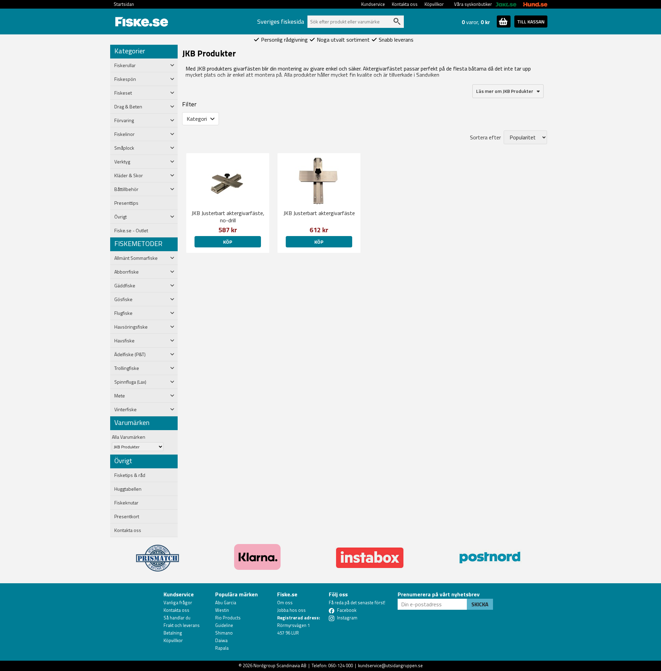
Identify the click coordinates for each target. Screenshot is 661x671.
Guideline (224, 625)
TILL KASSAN (531, 21)
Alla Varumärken (128, 436)
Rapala (222, 648)
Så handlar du (177, 617)
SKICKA (480, 604)
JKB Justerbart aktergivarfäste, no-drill (227, 216)
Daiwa (221, 640)
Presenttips (126, 203)
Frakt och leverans (182, 625)
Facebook (346, 610)
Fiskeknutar (126, 502)
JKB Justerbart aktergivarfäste (319, 213)
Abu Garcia (225, 602)
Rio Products (228, 617)
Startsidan (124, 4)
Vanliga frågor (178, 602)
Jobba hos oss (291, 610)
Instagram (347, 617)
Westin (222, 610)
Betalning (173, 632)
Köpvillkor (434, 4)
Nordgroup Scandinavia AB (279, 665)
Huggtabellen (127, 489)
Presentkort (126, 516)
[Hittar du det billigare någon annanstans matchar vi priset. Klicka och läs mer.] (157, 554)
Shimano (224, 632)
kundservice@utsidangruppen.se (390, 665)
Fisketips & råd (129, 475)
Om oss (285, 602)
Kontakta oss (405, 4)
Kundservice (373, 4)
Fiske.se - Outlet (131, 230)
